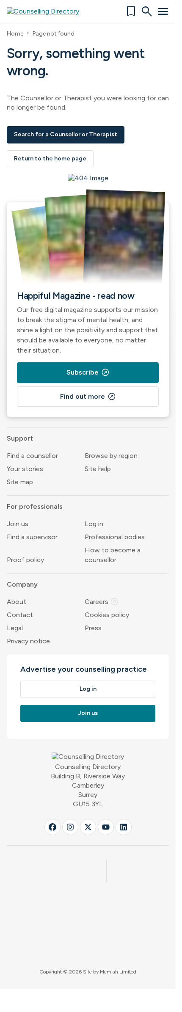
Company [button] (22, 584)
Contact (20, 615)
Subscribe (88, 372)
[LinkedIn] (123, 827)
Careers (102, 602)
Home (15, 33)
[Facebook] (52, 827)
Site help (98, 469)
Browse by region (111, 456)
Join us (17, 524)
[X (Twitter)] (88, 827)
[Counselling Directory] (48, 11)
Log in (94, 524)
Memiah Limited (118, 972)
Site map (20, 482)
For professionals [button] (35, 506)
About (16, 602)
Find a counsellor (32, 456)
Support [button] (20, 438)
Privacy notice (28, 641)
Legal (15, 628)
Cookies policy (107, 615)
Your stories (25, 469)
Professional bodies (115, 537)
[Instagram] (70, 827)
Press (93, 628)
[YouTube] (105, 827)
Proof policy (25, 560)
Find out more (88, 397)
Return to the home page (50, 158)
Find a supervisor (32, 537)
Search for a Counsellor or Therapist (65, 134)
